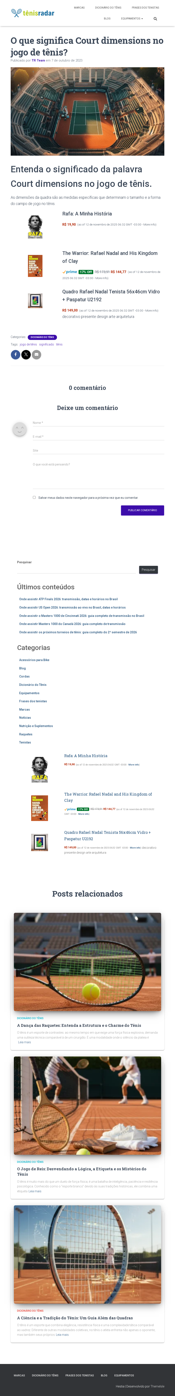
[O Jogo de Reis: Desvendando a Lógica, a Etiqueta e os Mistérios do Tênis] (87, 1105)
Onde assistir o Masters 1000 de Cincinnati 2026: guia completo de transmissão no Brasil (81, 616)
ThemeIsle (157, 1386)
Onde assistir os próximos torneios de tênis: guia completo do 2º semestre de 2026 (78, 632)
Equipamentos (131, 18)
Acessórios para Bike (34, 660)
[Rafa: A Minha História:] (35, 227)
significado (46, 344)
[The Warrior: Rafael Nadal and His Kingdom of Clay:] (35, 265)
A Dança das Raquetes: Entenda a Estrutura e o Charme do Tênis (79, 1025)
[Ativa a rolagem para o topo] (166, 1387)
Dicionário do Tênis (108, 7)
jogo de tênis (28, 344)
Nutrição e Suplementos (36, 726)
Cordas (24, 676)
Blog (107, 18)
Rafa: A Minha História (87, 214)
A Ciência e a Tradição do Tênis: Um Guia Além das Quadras (75, 1317)
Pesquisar (24, 562)
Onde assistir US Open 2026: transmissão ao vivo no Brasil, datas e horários (72, 607)
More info (149, 224)
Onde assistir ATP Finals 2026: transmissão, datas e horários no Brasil (68, 599)
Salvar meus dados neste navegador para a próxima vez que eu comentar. (88, 497)
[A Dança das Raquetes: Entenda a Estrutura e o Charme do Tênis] (87, 961)
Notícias (25, 717)
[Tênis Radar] (32, 13)
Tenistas (25, 742)
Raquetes (25, 734)
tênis (59, 344)
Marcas (79, 7)
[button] (142, 18)
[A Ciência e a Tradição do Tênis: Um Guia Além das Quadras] (87, 1254)
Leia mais (24, 1042)
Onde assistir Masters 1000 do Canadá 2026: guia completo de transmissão (72, 624)
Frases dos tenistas (145, 7)
